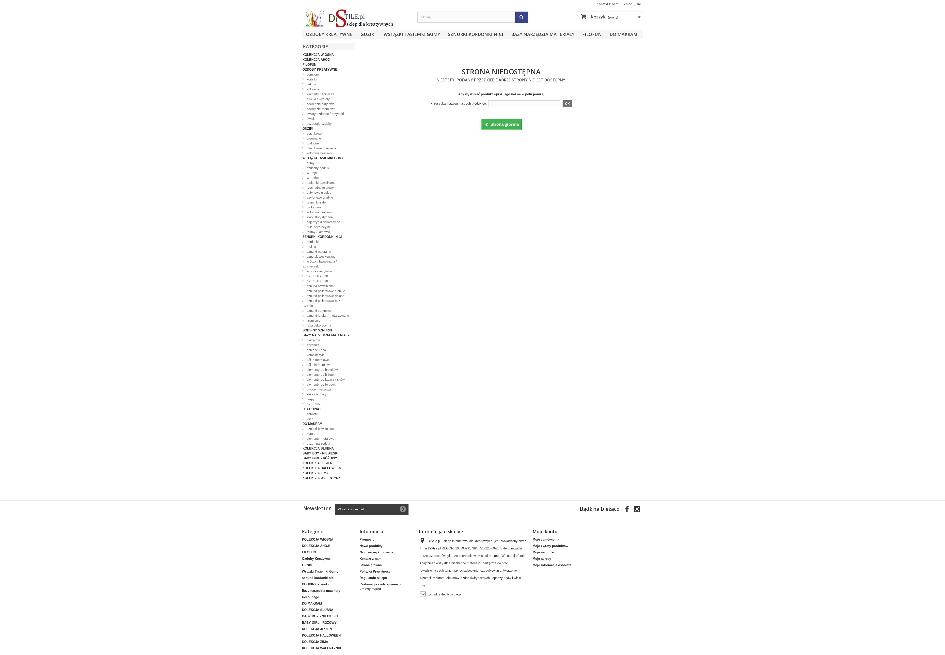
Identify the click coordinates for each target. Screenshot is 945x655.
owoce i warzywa (318, 389)
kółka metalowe (317, 360)
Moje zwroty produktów (550, 546)
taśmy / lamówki (318, 232)
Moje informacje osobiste (552, 565)
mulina (311, 247)
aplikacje (312, 89)
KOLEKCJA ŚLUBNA (318, 448)
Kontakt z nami (608, 4)
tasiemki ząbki (316, 202)
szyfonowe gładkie (319, 197)
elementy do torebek (321, 384)
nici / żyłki (313, 404)
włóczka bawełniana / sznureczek (319, 264)
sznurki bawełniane (320, 286)
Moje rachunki (543, 552)
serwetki (312, 414)
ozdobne (312, 143)
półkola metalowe (318, 365)
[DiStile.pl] (357, 18)
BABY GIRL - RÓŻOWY (319, 458)
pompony (313, 74)
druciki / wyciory (318, 99)
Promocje (367, 539)
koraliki (311, 79)
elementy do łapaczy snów (325, 379)
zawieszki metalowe (320, 109)
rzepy (310, 399)
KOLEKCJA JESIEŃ (317, 463)
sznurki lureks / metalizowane (327, 315)
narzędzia (313, 340)
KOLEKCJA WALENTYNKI (322, 478)
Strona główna (371, 565)
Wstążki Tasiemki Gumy (412, 34)
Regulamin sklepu (373, 578)
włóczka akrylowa (319, 271)
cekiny (311, 84)
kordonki (312, 242)
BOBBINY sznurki (317, 330)
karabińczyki (315, 355)
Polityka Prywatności (376, 571)
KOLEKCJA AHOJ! (316, 60)
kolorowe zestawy (319, 153)
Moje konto (545, 531)
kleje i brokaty (316, 394)
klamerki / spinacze (320, 94)
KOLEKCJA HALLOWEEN (321, 468)
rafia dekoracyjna (318, 325)
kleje (309, 419)
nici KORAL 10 (317, 276)
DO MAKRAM (623, 34)
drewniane (313, 138)
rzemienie (313, 320)
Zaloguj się (632, 4)
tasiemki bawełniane (320, 183)
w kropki (312, 173)
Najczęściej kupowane (376, 552)
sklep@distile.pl (450, 594)
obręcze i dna (316, 350)
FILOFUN (592, 34)
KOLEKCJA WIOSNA (318, 55)
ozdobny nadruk (317, 168)
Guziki (368, 34)
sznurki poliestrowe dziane (325, 296)
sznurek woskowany (320, 256)
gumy (310, 163)
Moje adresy (542, 559)
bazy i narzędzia (318, 443)
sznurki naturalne (318, 251)
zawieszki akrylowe (320, 104)
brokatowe (313, 207)
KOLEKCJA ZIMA (315, 473)
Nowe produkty (371, 546)
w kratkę (312, 178)
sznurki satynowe (318, 310)
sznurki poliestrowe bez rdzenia (321, 303)
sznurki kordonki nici (475, 34)
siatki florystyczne (319, 217)
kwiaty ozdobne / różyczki (325, 114)
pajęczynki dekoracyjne (323, 222)
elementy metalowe (320, 438)
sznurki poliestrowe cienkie (325, 291)
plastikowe (314, 133)
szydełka (312, 345)
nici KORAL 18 (317, 281)
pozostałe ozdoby (319, 123)
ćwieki (310, 119)
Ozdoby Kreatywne (329, 34)
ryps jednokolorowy (320, 187)
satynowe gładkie (318, 192)
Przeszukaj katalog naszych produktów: (458, 103)
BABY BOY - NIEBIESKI (320, 453)
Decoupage (312, 409)
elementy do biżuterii (321, 374)
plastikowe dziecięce (321, 148)
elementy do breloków (322, 370)
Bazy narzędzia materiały (542, 34)
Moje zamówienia (546, 539)
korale (310, 434)
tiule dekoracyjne (318, 227)
